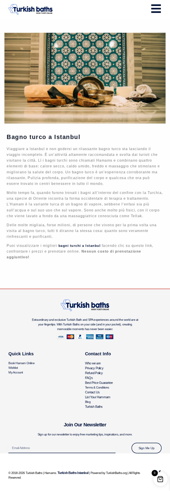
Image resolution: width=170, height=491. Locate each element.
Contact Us (92, 392)
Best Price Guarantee (99, 383)
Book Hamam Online (21, 363)
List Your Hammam (97, 397)
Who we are (92, 363)
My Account (15, 372)
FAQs (89, 378)
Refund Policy (94, 373)
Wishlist (13, 367)
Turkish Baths (94, 406)
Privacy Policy (94, 368)
